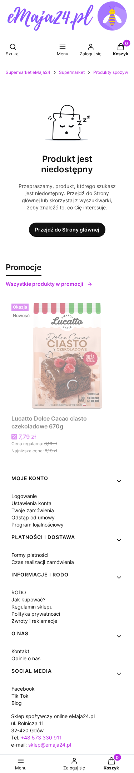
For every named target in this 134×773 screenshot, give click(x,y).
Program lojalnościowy (37, 525)
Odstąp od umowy (33, 517)
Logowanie (24, 496)
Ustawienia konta (31, 503)
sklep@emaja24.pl (49, 745)
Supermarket (72, 72)
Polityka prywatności (35, 614)
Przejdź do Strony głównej (67, 230)
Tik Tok (20, 696)
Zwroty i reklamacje (34, 621)
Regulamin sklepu (32, 607)
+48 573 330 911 (41, 737)
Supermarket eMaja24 (28, 72)
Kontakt (20, 651)
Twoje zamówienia (32, 510)
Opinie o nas (25, 658)
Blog (16, 703)
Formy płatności (29, 555)
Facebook (23, 689)
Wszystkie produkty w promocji (44, 284)
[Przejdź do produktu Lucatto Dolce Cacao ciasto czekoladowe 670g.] (67, 356)
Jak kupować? (28, 599)
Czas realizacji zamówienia (42, 562)
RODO (18, 592)
